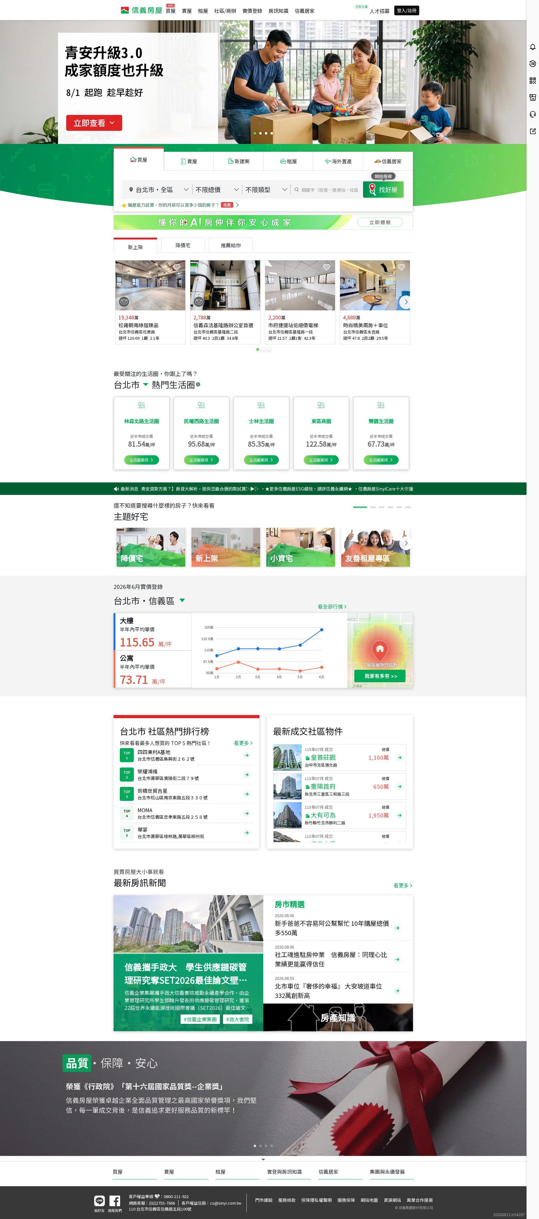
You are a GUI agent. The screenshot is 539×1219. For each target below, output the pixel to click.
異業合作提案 (420, 1200)
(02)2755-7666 (162, 1203)
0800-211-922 (176, 1196)
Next (406, 302)
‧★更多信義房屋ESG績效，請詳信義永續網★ (259, 489)
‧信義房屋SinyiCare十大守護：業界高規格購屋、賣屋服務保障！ (371, 489)
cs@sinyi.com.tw (225, 1203)
